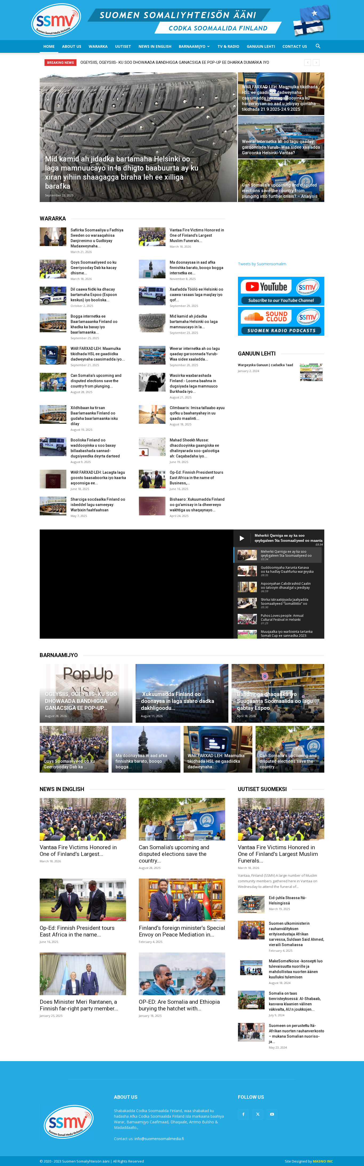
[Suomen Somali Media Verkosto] (182, 20)
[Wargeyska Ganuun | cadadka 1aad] (311, 371)
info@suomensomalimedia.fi (159, 1138)
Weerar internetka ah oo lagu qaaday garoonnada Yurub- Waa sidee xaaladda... (195, 353)
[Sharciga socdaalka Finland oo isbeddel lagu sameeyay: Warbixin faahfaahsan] (53, 506)
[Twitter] (257, 1114)
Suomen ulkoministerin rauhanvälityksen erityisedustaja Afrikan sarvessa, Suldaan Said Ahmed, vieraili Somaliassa (296, 934)
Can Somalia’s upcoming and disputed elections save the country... (174, 854)
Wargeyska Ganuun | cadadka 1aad (265, 365)
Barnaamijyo (192, 46)
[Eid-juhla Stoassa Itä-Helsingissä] (251, 904)
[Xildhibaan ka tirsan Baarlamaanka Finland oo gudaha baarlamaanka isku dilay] (53, 414)
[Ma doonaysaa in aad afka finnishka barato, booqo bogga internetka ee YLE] (152, 269)
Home (49, 46)
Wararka (98, 46)
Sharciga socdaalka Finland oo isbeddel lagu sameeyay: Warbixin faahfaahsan (98, 504)
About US (71, 46)
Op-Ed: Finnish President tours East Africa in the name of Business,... (196, 477)
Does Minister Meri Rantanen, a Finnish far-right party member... (79, 1005)
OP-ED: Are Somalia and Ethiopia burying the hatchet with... (179, 1005)
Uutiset (123, 46)
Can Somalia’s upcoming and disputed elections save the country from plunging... (96, 380)
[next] (316, 62)
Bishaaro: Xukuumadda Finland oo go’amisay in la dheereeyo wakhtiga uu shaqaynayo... (197, 504)
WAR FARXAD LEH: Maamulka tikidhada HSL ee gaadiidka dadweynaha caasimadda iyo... (98, 353)
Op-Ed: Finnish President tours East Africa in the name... (77, 931)
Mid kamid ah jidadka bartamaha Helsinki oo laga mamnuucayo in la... (194, 321)
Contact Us (294, 46)
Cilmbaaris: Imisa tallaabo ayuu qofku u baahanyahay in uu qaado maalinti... (197, 413)
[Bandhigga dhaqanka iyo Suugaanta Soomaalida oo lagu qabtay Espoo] (278, 693)
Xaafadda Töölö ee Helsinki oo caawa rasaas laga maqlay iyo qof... (196, 294)
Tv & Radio (228, 46)
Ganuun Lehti (261, 46)
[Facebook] (243, 1114)
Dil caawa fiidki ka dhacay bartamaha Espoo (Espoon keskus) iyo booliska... (94, 294)
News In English (155, 46)
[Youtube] (272, 1114)
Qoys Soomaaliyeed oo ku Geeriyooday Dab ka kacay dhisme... (93, 267)
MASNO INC (323, 1161)
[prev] (307, 62)
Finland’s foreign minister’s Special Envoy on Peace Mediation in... (182, 931)
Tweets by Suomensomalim (262, 263)
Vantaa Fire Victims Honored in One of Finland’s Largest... (78, 850)
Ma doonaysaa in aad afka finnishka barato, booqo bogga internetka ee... (196, 267)
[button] (318, 46)
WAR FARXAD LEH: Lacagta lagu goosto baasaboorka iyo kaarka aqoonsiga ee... (98, 477)
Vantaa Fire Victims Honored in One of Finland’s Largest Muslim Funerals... (197, 235)
